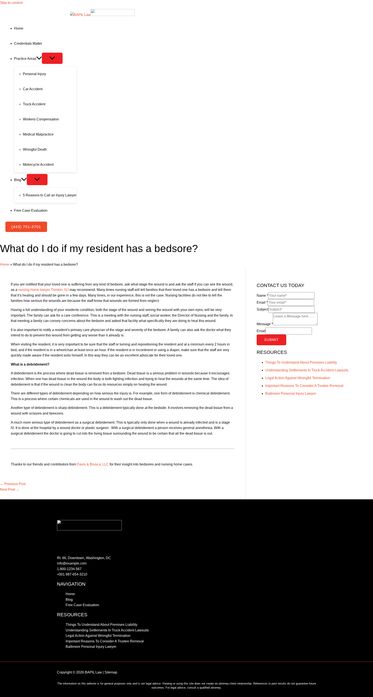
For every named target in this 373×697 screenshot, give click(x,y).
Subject (262, 309)
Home (4, 264)
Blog (69, 599)
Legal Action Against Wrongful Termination (297, 378)
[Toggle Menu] (52, 58)
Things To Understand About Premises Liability (301, 362)
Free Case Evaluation (82, 605)
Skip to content (11, 3)
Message (265, 324)
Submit (271, 340)
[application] (39, 58)
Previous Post (13, 484)
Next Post (9, 489)
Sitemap (110, 672)
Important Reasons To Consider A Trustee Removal (304, 386)
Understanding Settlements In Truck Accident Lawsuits (306, 370)
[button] (26, 227)
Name (262, 295)
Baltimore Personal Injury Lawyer (290, 393)
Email (262, 302)
